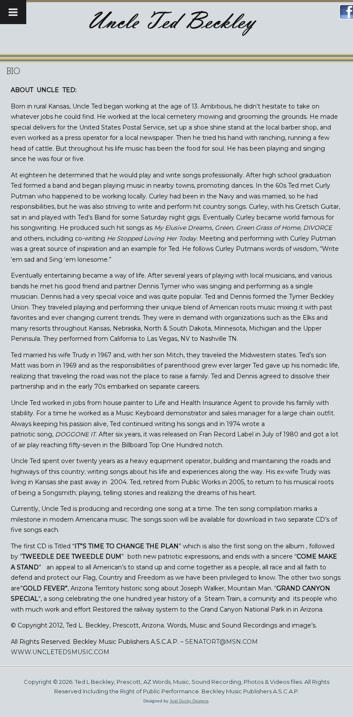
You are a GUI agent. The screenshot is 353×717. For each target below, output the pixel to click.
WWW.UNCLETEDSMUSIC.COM (60, 652)
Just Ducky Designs (189, 700)
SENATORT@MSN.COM (221, 642)
